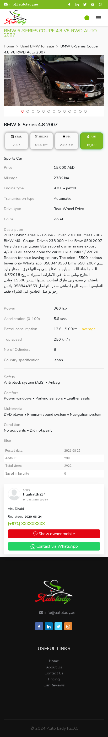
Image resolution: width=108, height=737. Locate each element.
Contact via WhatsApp (57, 546)
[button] (22, 111)
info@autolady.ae (23, 4)
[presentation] (7, 85)
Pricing (54, 679)
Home (54, 660)
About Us (54, 667)
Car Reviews (54, 685)
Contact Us (54, 673)
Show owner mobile (56, 534)
